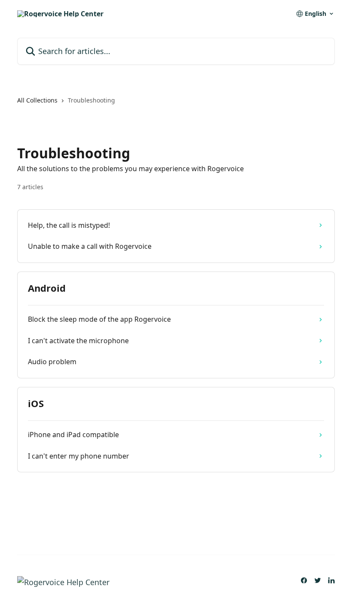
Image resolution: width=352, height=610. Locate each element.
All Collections (37, 100)
